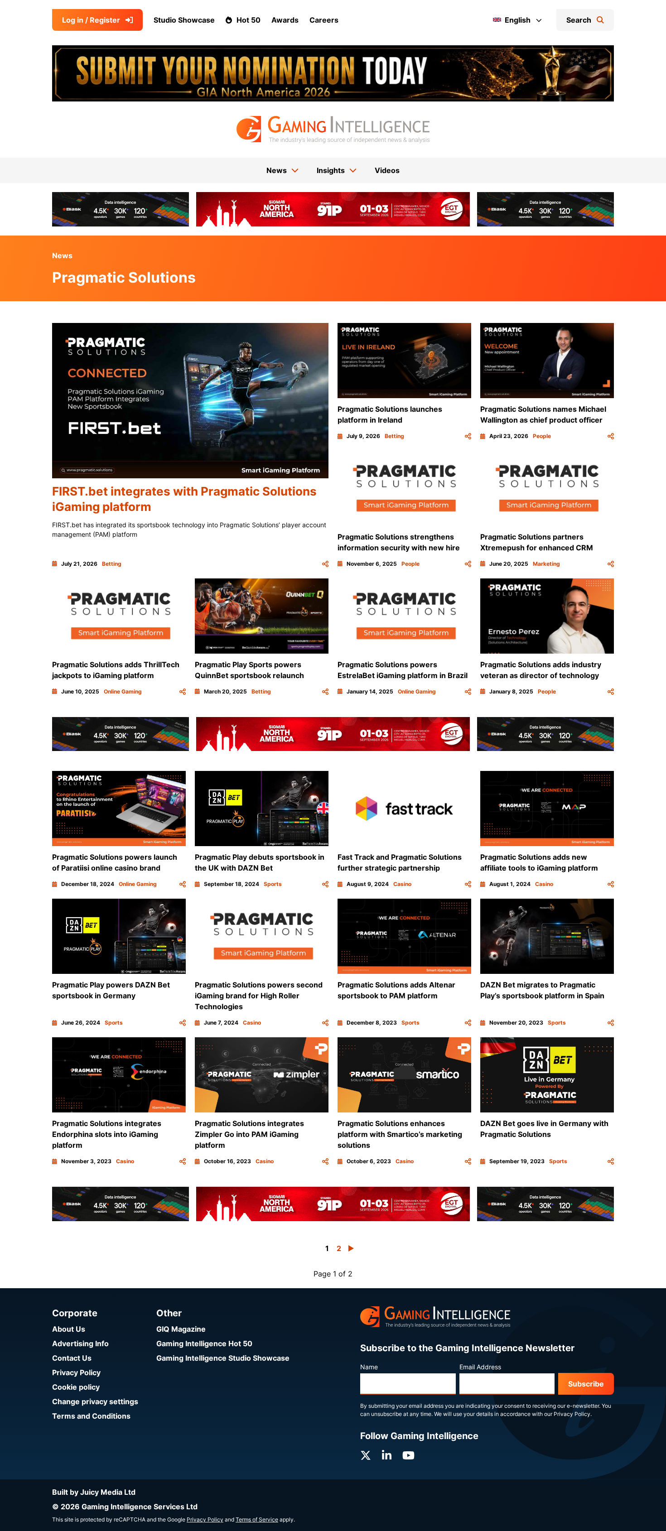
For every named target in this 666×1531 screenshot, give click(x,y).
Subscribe (586, 1383)
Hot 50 (248, 19)
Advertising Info (80, 1343)
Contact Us (72, 1357)
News (62, 255)
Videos (387, 170)
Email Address (480, 1367)
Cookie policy (76, 1386)
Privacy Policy (76, 1372)
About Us (68, 1329)
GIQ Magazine (181, 1329)
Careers (323, 19)
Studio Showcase (184, 19)
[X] (365, 1455)
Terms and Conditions (91, 1415)
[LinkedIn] (386, 1455)
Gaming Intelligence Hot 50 (204, 1343)
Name (369, 1367)
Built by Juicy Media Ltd (93, 1492)
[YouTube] (408, 1455)
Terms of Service (257, 1519)
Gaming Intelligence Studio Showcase (223, 1357)
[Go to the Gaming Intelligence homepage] (332, 129)
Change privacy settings (95, 1401)
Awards (285, 19)
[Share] (325, 563)
